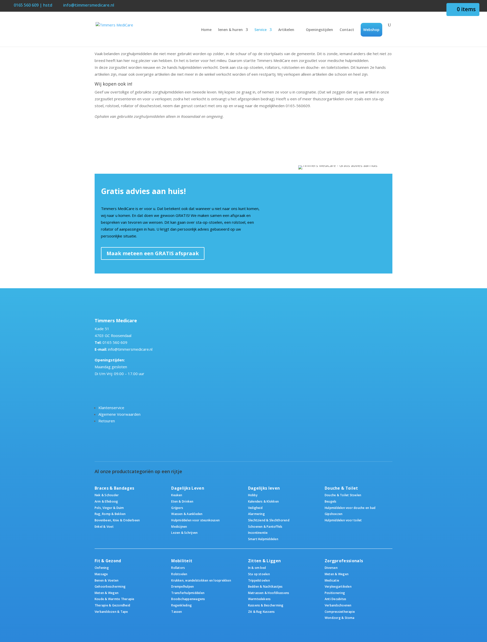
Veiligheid (255, 508)
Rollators (178, 568)
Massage (101, 574)
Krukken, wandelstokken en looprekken (201, 580)
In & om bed (257, 568)
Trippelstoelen (259, 580)
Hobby (252, 495)
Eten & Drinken (182, 501)
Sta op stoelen (259, 574)
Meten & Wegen (106, 593)
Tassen (176, 611)
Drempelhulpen (182, 586)
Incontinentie (258, 533)
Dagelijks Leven (187, 488)
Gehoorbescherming (110, 586)
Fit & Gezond (108, 561)
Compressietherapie (340, 611)
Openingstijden (319, 30)
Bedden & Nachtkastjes (265, 586)
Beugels (331, 501)
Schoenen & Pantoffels (265, 526)
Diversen (331, 568)
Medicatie (332, 580)
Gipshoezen (333, 514)
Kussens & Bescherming (266, 605)
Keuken (176, 495)
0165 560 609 (114, 342)
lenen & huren (230, 30)
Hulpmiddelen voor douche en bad (350, 508)
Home (206, 30)
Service (260, 30)
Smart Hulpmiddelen (263, 539)
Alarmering (256, 514)
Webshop (371, 29)
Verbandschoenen (338, 605)
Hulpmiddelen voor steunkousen (195, 520)
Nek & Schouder (107, 495)
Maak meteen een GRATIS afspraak (153, 253)
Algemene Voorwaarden (119, 414)
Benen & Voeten (106, 580)
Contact (347, 30)
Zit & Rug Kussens (261, 611)
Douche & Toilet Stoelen (343, 495)
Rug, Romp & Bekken (110, 514)
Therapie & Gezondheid (112, 605)
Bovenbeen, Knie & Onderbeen (117, 520)
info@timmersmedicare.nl (130, 349)
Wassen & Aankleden (186, 514)
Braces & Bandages (114, 488)
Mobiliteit (181, 561)
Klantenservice (111, 407)
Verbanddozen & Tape (111, 611)
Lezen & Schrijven (184, 533)
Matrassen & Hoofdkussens (268, 593)
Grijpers (177, 508)
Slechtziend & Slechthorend (268, 520)
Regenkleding (181, 605)
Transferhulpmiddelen (187, 593)
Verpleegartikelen (338, 586)
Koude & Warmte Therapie (114, 599)
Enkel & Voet (104, 526)
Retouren (106, 420)
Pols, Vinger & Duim (109, 508)
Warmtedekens (259, 599)
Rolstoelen (179, 574)
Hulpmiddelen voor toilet (343, 520)
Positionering (335, 593)
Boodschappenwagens (188, 599)
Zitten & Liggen (264, 561)
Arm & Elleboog (106, 501)
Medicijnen (179, 526)
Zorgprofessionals (344, 561)
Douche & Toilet (341, 488)
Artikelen (286, 30)
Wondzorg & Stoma (340, 618)
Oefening (102, 568)
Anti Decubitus (335, 599)
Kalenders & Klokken (263, 501)
